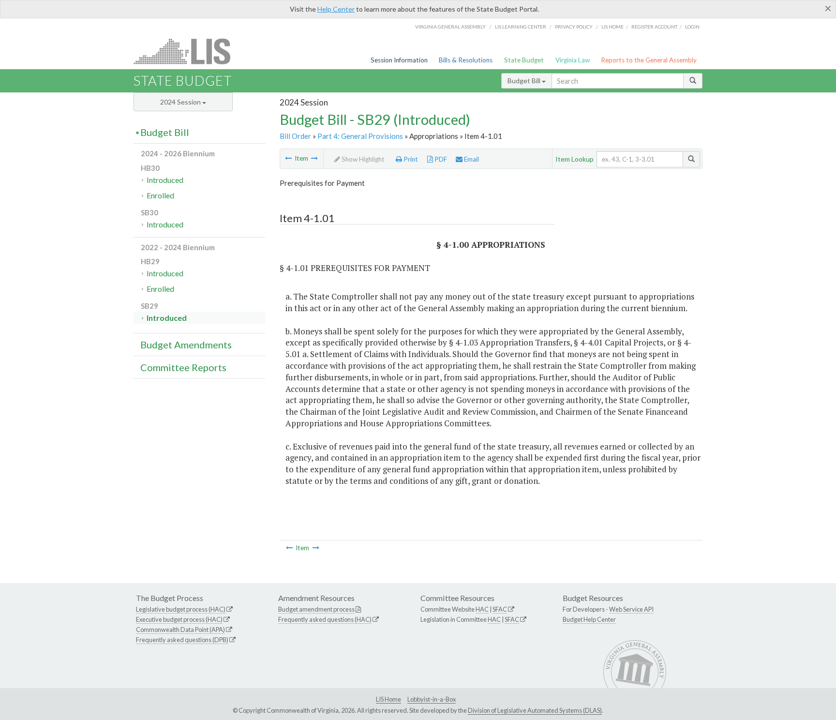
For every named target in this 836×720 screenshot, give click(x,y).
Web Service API (631, 609)
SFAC (500, 609)
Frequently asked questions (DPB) (182, 640)
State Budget (524, 60)
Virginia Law (572, 60)
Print (410, 159)
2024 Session (181, 102)
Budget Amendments (186, 344)
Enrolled (160, 195)
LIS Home (388, 699)
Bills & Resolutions (466, 60)
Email (471, 159)
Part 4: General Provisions (360, 136)
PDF (440, 159)
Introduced (165, 179)
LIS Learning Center (520, 27)
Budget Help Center (589, 619)
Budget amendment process (316, 609)
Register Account (654, 27)
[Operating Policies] (288, 158)
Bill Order (295, 136)
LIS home (612, 27)
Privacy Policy (574, 27)
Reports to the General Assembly (649, 60)
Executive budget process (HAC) (179, 619)
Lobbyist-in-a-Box (431, 699)
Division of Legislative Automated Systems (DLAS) (535, 710)
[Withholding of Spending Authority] (314, 158)
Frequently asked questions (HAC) (325, 619)
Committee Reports (183, 367)
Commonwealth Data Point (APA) (180, 629)
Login (692, 27)
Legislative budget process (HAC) (180, 609)
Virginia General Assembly (450, 27)
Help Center (336, 9)
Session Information (399, 60)
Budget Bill (525, 80)
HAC (482, 609)
